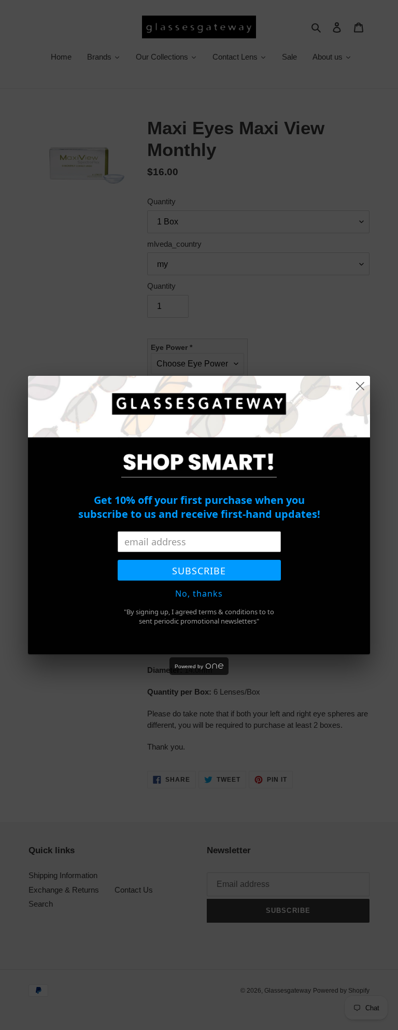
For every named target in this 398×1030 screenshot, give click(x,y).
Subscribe (199, 571)
